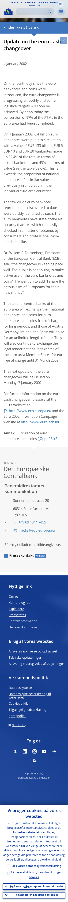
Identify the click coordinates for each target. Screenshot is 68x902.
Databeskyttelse (20, 688)
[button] (60, 4)
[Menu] (61, 11)
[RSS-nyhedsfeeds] (34, 760)
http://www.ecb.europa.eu (30, 411)
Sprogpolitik (17, 716)
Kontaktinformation (23, 621)
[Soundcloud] (54, 751)
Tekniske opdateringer (25, 657)
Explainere (16, 609)
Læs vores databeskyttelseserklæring (36, 866)
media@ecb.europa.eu (36, 530)
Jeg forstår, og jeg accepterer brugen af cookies (36, 886)
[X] (15, 751)
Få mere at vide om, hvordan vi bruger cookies (36, 875)
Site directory (19, 725)
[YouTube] (44, 751)
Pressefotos (17, 615)
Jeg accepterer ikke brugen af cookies (37, 895)
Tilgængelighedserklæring (27, 710)
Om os (13, 596)
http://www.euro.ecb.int (40, 422)
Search (49, 11)
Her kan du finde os (23, 627)
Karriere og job (20, 602)
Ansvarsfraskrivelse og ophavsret (33, 651)
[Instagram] (34, 751)
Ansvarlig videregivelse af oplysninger (36, 663)
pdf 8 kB (51, 439)
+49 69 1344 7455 (32, 522)
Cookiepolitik (18, 703)
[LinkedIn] (25, 751)
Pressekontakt (21, 556)
